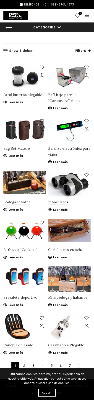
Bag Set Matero (16, 148)
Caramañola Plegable (66, 345)
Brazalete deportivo (20, 297)
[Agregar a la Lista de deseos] (42, 67)
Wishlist (80, 13)
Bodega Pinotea (16, 202)
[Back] (9, 27)
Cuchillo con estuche (65, 250)
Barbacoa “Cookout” (20, 250)
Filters (80, 50)
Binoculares (58, 202)
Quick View (42, 76)
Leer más (15, 102)
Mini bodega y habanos (67, 297)
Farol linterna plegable (22, 95)
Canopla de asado (18, 345)
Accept (47, 392)
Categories (44, 27)
